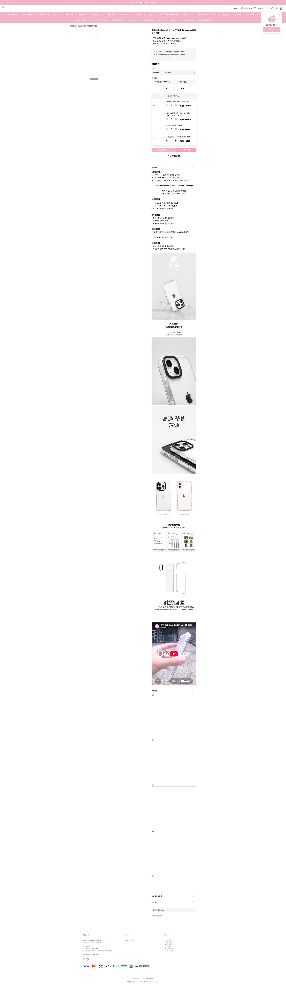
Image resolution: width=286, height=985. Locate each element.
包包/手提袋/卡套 (98, 20)
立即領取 (272, 29)
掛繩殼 (225, 14)
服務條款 (168, 946)
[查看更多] (174, 58)
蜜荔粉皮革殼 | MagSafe (145, 14)
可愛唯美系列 (92, 26)
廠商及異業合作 (205, 20)
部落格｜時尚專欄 (146, 20)
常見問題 (168, 940)
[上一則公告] (80, 3)
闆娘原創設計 (96, 14)
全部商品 (73, 26)
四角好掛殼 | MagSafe (169, 14)
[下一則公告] (206, 3)
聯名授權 (111, 14)
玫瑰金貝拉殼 (187, 14)
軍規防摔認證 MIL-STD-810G (123, 20)
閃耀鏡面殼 (201, 14)
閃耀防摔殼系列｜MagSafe (74, 14)
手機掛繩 (249, 14)
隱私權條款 (169, 944)
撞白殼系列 (82, 26)
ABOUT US (175, 20)
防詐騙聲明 (169, 948)
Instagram (162, 20)
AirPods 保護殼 (81, 20)
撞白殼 (214, 14)
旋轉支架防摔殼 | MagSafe (48, 14)
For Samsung (28, 14)
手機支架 (236, 14)
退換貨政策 (168, 237)
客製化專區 (125, 14)
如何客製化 (190, 20)
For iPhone (11, 14)
